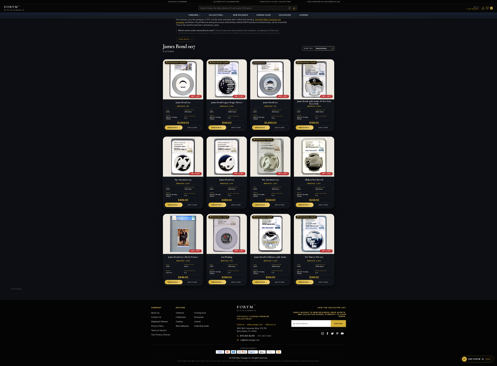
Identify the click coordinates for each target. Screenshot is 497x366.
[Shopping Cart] (491, 8)
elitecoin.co (271, 324)
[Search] (294, 8)
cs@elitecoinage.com (249, 340)
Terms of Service (159, 330)
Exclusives (285, 15)
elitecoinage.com (255, 324)
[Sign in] (483, 8)
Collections (217, 15)
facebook (327, 333)
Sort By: (308, 48)
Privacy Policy (157, 326)
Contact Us (156, 317)
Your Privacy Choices (160, 334)
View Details (173, 127)
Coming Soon (263, 15)
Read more (185, 39)
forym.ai (240, 324)
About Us (155, 313)
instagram (322, 333)
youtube (342, 333)
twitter (332, 333)
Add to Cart (192, 127)
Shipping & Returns (159, 321)
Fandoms (194, 15)
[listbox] (324, 48)
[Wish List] (487, 8)
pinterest (337, 333)
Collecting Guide (201, 326)
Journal (303, 15)
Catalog (179, 321)
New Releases (240, 15)
